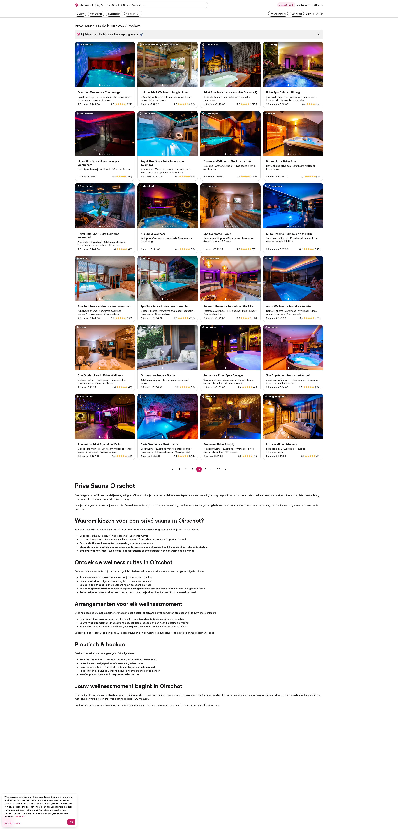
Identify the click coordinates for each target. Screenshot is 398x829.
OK (71, 822)
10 (219, 469)
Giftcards (318, 5)
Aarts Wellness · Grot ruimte (159, 444)
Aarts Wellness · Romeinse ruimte (288, 306)
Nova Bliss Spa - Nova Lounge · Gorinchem (98, 163)
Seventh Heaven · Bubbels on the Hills (228, 306)
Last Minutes (303, 5)
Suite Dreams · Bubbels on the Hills (289, 233)
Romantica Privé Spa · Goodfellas (100, 444)
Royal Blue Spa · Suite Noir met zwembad (98, 235)
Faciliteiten (114, 13)
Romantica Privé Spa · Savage (223, 375)
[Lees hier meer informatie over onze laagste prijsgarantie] (142, 34)
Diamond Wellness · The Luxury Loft (227, 161)
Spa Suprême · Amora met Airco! (288, 375)
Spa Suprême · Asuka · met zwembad (165, 306)
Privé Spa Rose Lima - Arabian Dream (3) (230, 92)
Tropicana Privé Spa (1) (218, 444)
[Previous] (173, 469)
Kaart (299, 13)
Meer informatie (12, 823)
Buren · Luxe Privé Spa (281, 161)
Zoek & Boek (286, 5)
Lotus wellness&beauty (281, 444)
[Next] (225, 469)
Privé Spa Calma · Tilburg (283, 92)
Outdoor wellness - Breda (158, 375)
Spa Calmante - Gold (217, 233)
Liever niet (20, 816)
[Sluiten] (319, 34)
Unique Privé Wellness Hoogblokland (165, 92)
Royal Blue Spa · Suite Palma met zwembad (162, 163)
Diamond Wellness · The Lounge (99, 92)
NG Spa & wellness (153, 233)
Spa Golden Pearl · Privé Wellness (100, 375)
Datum (80, 13)
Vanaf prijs (96, 13)
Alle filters (280, 13)
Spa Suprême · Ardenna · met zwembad (104, 306)
